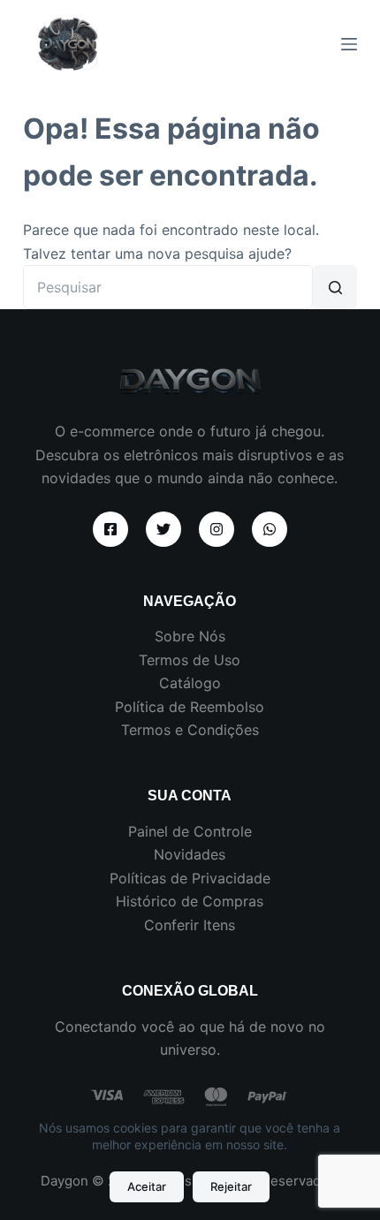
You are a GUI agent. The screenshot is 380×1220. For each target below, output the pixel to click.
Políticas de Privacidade (190, 878)
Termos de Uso (189, 660)
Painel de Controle (190, 831)
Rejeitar (231, 1186)
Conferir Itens (189, 925)
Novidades (189, 854)
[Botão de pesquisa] (335, 287)
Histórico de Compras (189, 901)
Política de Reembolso (189, 707)
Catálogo (190, 683)
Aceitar (146, 1186)
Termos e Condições (190, 730)
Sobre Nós (190, 636)
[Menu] (349, 44)
